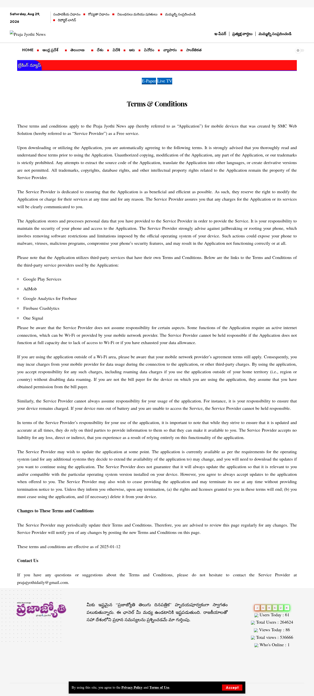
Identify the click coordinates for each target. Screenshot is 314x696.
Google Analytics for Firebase (50, 298)
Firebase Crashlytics (41, 308)
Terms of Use (159, 687)
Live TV (164, 81)
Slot (243, 654)
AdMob (30, 289)
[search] (300, 33)
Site (252, 654)
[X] (287, 18)
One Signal (33, 318)
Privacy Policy (132, 687)
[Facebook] (281, 18)
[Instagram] (301, 18)
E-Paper (149, 81)
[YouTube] (294, 18)
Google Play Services (42, 279)
